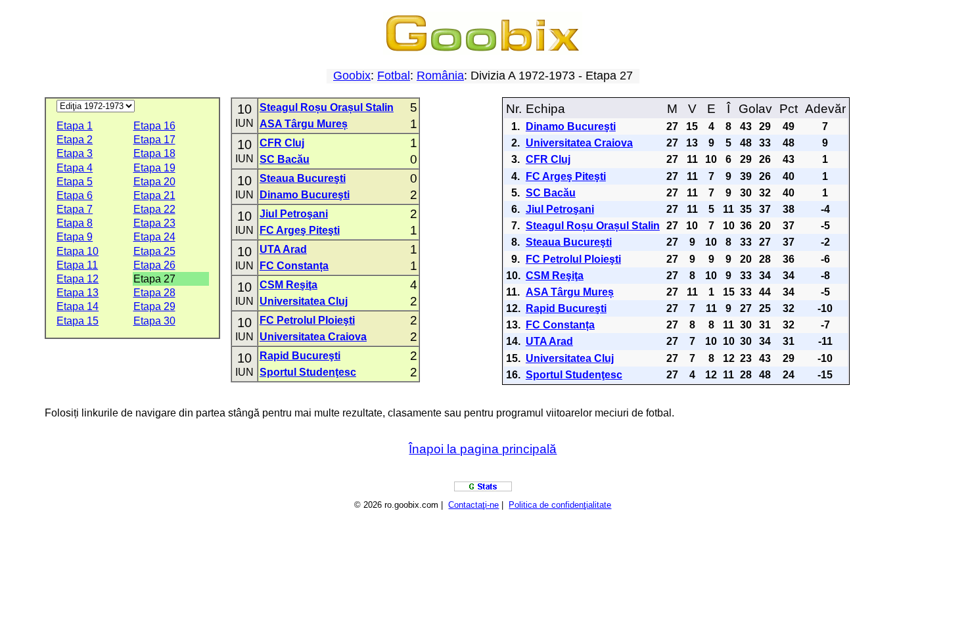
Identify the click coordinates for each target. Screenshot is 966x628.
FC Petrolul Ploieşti (307, 320)
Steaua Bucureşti (303, 178)
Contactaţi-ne (473, 505)
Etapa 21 (154, 195)
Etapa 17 (154, 139)
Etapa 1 (75, 125)
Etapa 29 (154, 306)
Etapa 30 (154, 320)
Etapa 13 (78, 292)
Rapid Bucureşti (300, 355)
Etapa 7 (75, 209)
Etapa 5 (75, 181)
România (440, 75)
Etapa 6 (75, 195)
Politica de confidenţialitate (560, 505)
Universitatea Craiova (313, 336)
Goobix (352, 75)
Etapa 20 (154, 181)
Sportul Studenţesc (308, 372)
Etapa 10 (78, 251)
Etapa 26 (154, 265)
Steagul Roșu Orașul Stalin (327, 107)
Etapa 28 (154, 292)
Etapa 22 (154, 209)
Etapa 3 (75, 153)
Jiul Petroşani (294, 213)
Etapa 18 (154, 153)
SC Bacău (285, 159)
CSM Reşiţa (288, 284)
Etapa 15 (78, 320)
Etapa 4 (75, 167)
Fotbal (393, 75)
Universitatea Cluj (304, 301)
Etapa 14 (78, 306)
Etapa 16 (154, 125)
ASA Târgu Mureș (304, 123)
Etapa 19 (154, 167)
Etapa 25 (154, 251)
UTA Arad (283, 249)
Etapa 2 (75, 139)
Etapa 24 (154, 236)
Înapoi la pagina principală (483, 449)
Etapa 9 (75, 236)
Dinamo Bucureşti (305, 194)
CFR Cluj (282, 142)
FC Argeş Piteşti (300, 230)
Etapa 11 (77, 265)
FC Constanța (294, 265)
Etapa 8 (75, 223)
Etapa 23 (154, 223)
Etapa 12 (78, 278)
